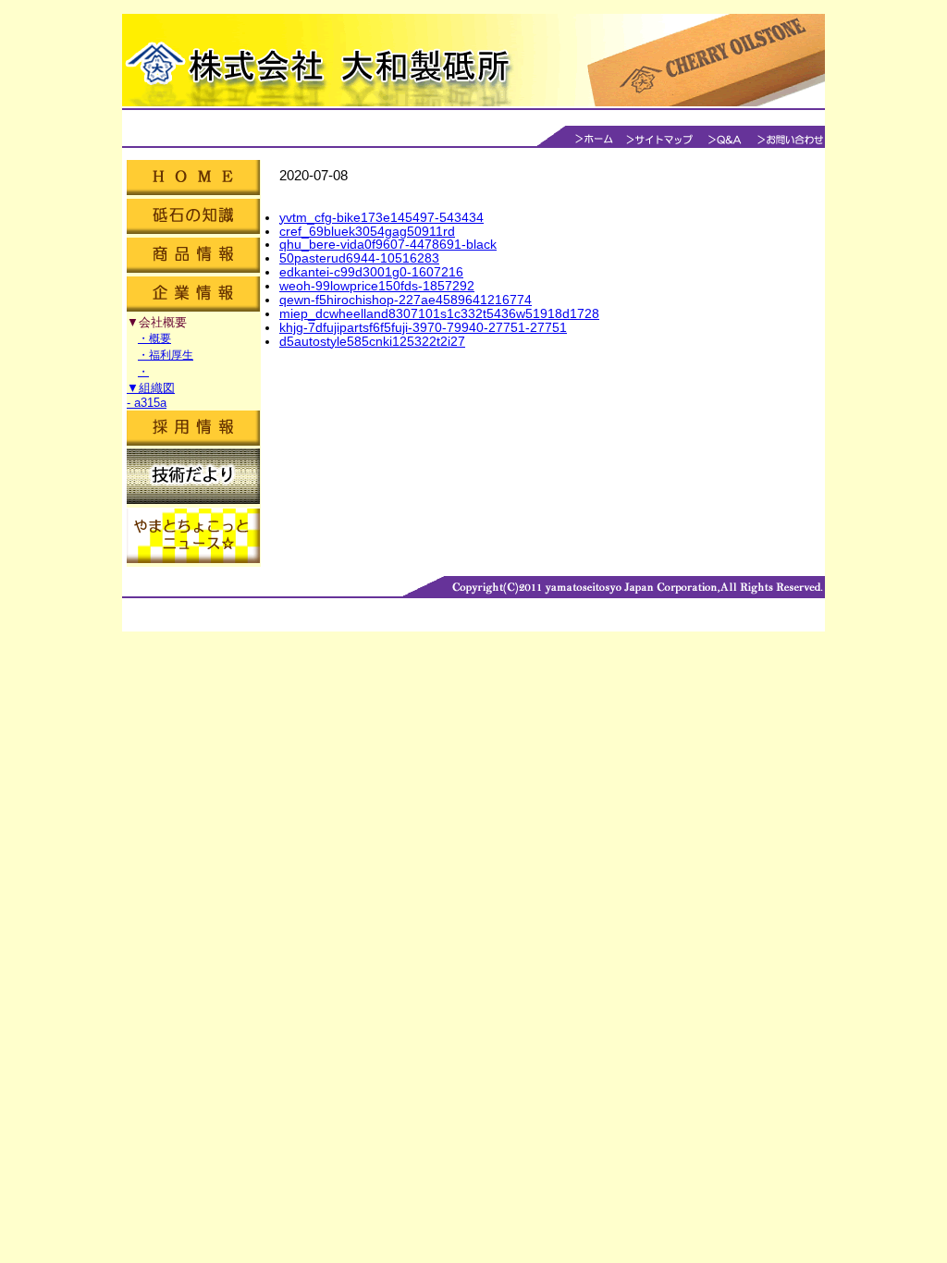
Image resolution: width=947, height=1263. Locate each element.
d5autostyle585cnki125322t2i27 (372, 341)
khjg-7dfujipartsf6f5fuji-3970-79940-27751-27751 (423, 327)
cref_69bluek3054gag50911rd (367, 231)
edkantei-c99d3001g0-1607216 (371, 271)
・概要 (154, 338)
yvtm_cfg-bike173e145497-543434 (381, 217)
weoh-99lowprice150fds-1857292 (376, 285)
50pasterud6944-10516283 (359, 258)
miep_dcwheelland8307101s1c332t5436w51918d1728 (439, 313)
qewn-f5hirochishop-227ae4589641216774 (405, 299)
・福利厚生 (165, 355)
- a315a (146, 403)
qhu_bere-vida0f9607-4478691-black (388, 244)
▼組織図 (151, 388)
